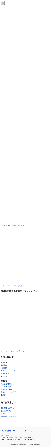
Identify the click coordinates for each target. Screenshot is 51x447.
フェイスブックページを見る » (12, 225)
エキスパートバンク (8, 371)
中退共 (3, 395)
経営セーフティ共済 (8, 392)
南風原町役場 (6, 411)
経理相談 (4, 368)
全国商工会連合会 (7, 408)
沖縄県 (3, 413)
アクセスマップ (27, 431)
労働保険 (4, 376)
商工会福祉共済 (6, 384)
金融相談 (4, 365)
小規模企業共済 (6, 389)
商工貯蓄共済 (6, 387)
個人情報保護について (10, 431)
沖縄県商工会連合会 (8, 416)
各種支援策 (5, 373)
